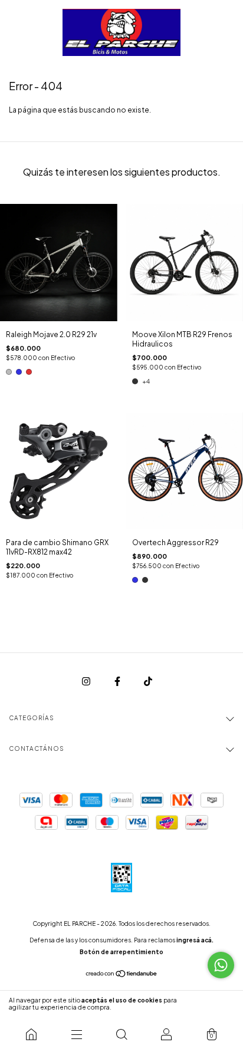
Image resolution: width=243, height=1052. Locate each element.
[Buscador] (121, 1034)
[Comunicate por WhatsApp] (221, 965)
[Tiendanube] (122, 975)
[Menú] (76, 1034)
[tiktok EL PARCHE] (148, 681)
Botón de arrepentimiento (121, 951)
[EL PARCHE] (31, 1034)
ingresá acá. (195, 940)
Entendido (210, 1004)
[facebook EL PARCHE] (118, 681)
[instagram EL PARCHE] (86, 681)
